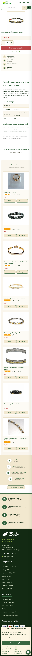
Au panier (23, 200)
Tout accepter (16, 643)
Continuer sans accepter (9, 647)
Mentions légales (7, 609)
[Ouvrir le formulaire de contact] (28, 652)
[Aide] (28, 3)
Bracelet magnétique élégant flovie (13, 333)
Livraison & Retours (7, 606)
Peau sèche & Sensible (9, 573)
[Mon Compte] (24, 3)
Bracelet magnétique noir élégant (12, 404)
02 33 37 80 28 (10, 554)
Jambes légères (6, 576)
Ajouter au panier (17, 48)
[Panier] (20, 3)
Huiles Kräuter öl (7, 582)
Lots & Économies (7, 588)
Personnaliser (23, 647)
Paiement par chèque (8, 602)
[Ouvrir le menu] (3, 8)
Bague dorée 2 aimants (10, 192)
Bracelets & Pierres (7, 585)
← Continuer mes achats (17, 487)
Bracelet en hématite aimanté (11, 227)
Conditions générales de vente (11, 612)
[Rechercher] (24, 8)
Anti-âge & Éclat (6, 570)
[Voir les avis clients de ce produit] (16, 34)
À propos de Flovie (7, 599)
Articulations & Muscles (9, 567)
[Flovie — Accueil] (7, 2)
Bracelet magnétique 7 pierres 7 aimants (14, 298)
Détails (9, 200)
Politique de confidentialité (10, 615)
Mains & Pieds (6, 579)
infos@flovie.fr (8, 557)
